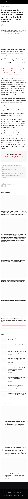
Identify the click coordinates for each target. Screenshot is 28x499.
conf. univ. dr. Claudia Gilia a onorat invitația (12, 165)
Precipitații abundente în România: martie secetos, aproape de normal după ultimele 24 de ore (13, 320)
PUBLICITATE (23, 495)
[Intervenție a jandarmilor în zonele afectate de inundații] (4, 346)
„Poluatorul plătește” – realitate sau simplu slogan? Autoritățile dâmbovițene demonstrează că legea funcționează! (17, 387)
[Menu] (2, 2)
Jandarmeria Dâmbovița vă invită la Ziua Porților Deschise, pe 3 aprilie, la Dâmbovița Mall (17, 369)
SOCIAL (18, 25)
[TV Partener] (14, 2)
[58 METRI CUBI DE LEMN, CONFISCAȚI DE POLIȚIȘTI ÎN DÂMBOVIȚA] (4, 353)
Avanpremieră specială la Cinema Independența (13, 300)
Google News (16, 157)
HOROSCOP (16, 495)
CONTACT (5, 495)
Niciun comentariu (5, 26)
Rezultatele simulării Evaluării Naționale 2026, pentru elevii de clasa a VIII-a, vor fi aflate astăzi (13, 280)
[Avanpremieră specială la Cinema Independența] (14, 291)
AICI (14, 159)
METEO (10, 495)
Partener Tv (8, 25)
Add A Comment (14, 326)
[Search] (26, 2)
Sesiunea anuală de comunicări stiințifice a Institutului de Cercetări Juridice (11, 168)
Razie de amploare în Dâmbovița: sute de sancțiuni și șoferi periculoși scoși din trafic (17, 395)
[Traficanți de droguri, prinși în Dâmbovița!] (4, 339)
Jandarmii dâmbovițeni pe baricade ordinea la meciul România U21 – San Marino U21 (13, 260)
